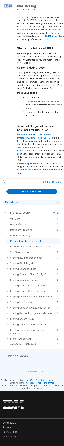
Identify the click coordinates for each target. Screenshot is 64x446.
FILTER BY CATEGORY (19, 213)
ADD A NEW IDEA (33, 191)
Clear (56, 213)
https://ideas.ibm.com (29, 150)
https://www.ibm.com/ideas (32, 137)
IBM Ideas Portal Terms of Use (39, 383)
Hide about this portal (27, 9)
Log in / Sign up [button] (51, 181)
